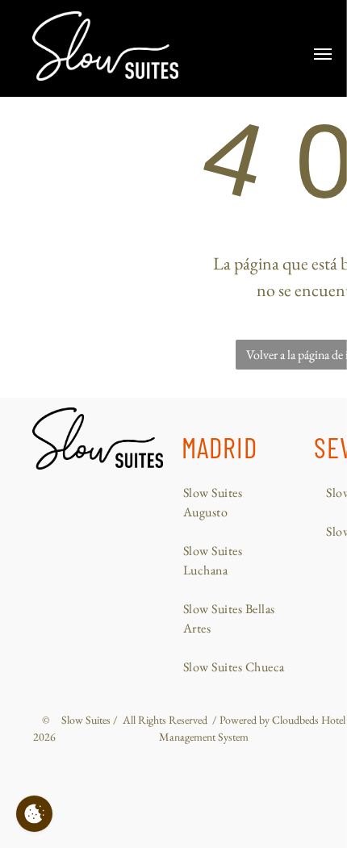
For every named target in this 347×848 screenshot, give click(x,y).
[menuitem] (236, 503)
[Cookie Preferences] (34, 814)
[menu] (323, 54)
